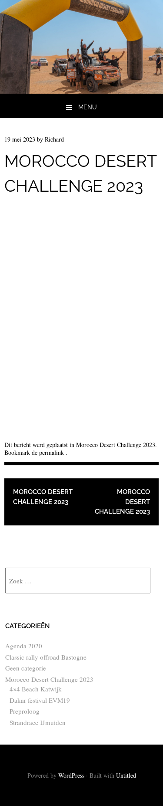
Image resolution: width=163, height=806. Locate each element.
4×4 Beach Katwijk (36, 688)
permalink (52, 452)
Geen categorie (25, 668)
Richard (54, 139)
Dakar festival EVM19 (40, 700)
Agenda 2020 (23, 645)
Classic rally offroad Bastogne (45, 657)
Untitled (126, 775)
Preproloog (25, 711)
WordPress (71, 775)
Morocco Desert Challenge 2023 (115, 444)
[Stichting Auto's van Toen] (81, 90)
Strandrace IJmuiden (38, 722)
